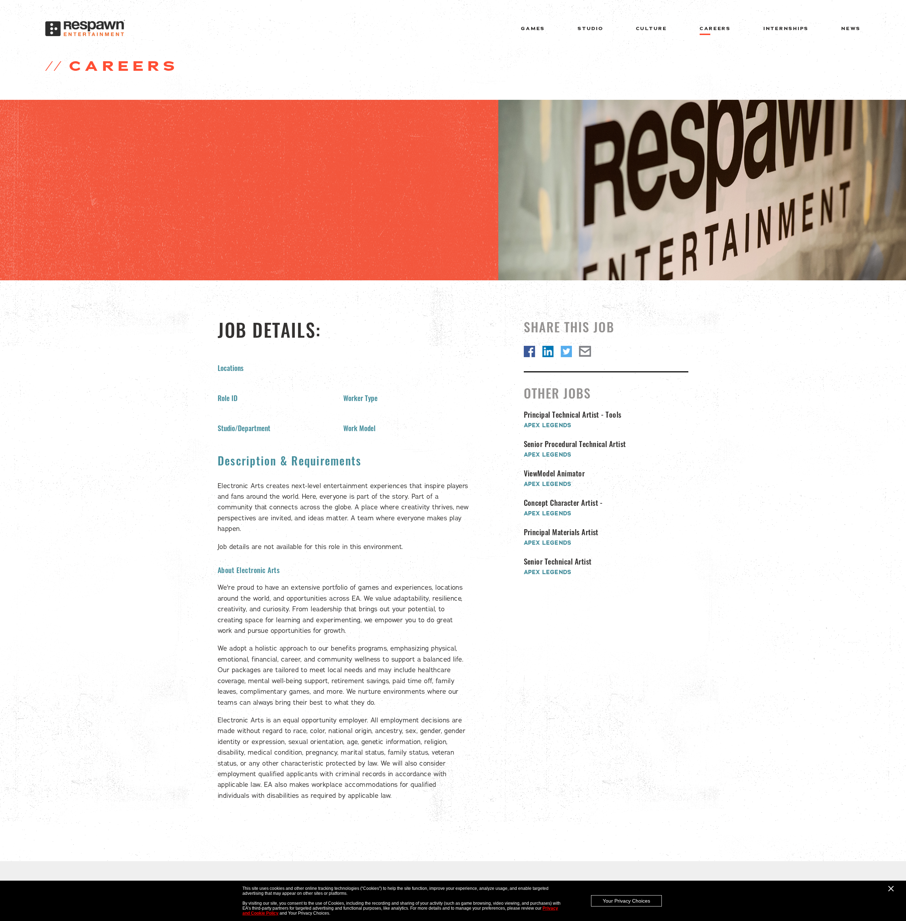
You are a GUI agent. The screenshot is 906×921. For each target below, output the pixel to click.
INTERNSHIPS (786, 29)
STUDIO (590, 29)
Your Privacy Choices (626, 901)
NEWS (851, 29)
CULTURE (651, 29)
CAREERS (715, 29)
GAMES (533, 29)
